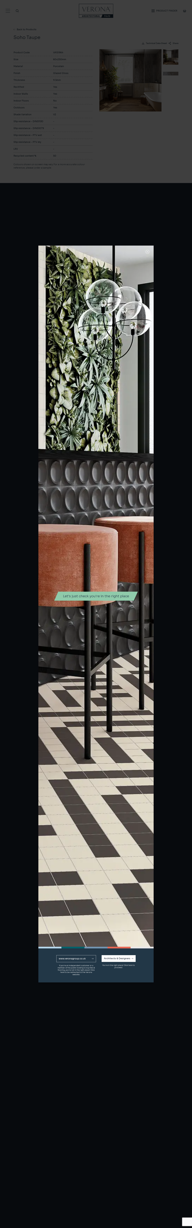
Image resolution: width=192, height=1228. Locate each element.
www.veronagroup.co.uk (72, 958)
